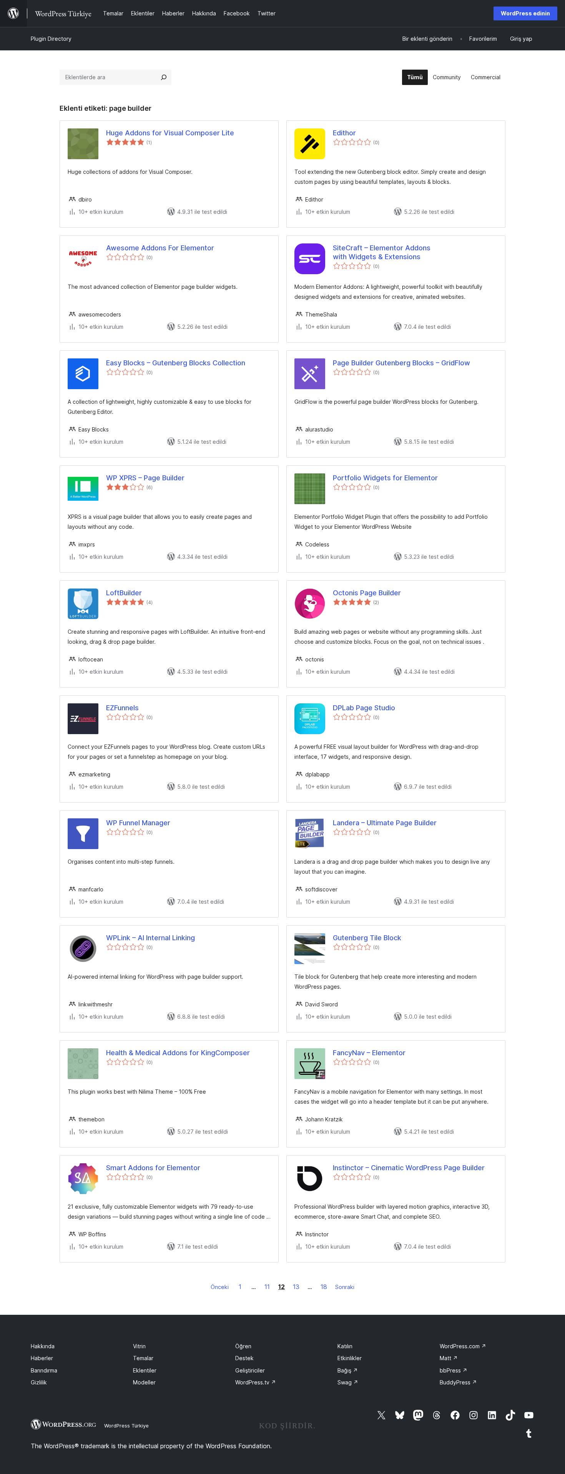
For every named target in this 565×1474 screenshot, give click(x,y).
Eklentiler (144, 1370)
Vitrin (139, 1346)
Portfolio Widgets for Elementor (385, 478)
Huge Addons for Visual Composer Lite (170, 133)
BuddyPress (458, 1382)
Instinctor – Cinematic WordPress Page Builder (409, 1168)
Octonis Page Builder (367, 593)
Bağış (347, 1370)
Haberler (42, 1358)
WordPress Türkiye (126, 1425)
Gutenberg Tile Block (367, 938)
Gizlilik (39, 1382)
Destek (244, 1358)
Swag (347, 1382)
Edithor (344, 133)
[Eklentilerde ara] (163, 77)
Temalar (143, 1358)
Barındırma (44, 1370)
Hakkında (43, 1346)
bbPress (453, 1370)
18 (324, 1287)
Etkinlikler (349, 1358)
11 (267, 1287)
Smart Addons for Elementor (153, 1168)
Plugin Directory (51, 38)
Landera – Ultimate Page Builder (385, 823)
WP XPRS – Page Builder (145, 478)
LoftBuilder (124, 593)
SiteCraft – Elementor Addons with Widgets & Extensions (381, 252)
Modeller (144, 1382)
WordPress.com (463, 1346)
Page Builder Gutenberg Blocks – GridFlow (401, 363)
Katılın (344, 1346)
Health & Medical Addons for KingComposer (178, 1053)
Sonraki (344, 1287)
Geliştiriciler (250, 1370)
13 (296, 1287)
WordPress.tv (255, 1382)
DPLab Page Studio (364, 708)
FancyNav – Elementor (369, 1053)
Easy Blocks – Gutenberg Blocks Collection (175, 363)
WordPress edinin (525, 13)
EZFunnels (122, 708)
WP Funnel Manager (138, 823)
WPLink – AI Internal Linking (150, 938)
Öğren (243, 1346)
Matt (449, 1358)
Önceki (220, 1287)
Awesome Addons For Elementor (160, 248)
